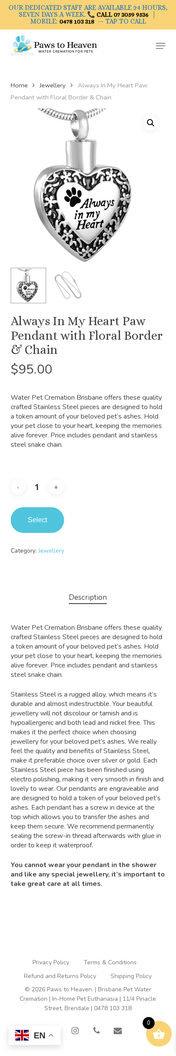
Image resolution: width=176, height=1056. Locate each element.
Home (19, 85)
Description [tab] (88, 597)
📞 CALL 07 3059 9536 (118, 14)
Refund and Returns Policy (60, 976)
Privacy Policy (50, 962)
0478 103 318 (76, 21)
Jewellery (53, 85)
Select (37, 520)
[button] (160, 46)
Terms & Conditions (110, 962)
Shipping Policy (131, 976)
